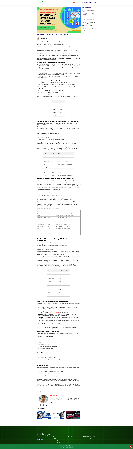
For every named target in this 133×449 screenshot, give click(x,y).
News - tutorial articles (57, 436)
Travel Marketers (86, 32)
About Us (55, 433)
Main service (55, 434)
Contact (94, 2)
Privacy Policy (56, 440)
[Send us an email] (40, 439)
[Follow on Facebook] (38, 439)
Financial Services (86, 33)
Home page (75, 2)
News (90, 2)
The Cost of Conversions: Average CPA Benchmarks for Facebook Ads (89, 22)
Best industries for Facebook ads (89, 28)
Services (85, 2)
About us (81, 2)
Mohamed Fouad (54, 395)
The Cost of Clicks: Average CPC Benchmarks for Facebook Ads (89, 15)
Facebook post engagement (54, 312)
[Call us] (42, 439)
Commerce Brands (87, 30)
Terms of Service (56, 442)
